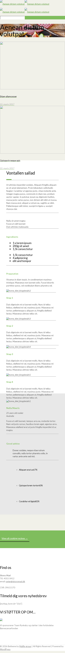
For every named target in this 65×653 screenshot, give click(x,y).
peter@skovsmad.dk (15, 581)
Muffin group (25, 646)
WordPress (5, 649)
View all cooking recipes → (15, 538)
